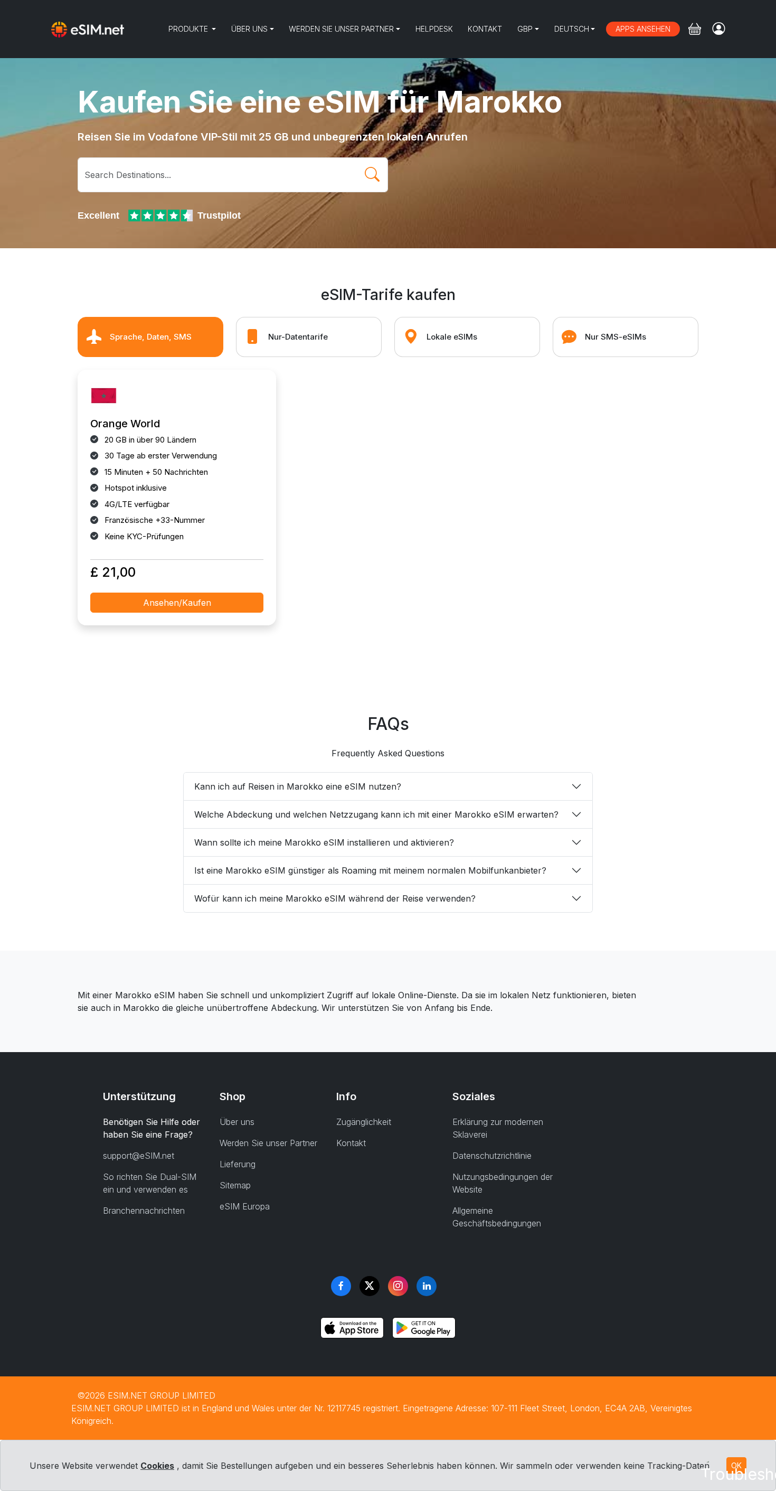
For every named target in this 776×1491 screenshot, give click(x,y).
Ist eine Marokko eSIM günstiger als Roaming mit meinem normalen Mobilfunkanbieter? (370, 870)
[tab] (150, 337)
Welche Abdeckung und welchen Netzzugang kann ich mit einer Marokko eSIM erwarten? (376, 814)
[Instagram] (398, 1286)
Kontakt (485, 28)
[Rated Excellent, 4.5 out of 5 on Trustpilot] (161, 215)
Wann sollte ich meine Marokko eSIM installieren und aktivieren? (324, 842)
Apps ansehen (643, 28)
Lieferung (237, 1164)
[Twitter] (369, 1286)
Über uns (249, 28)
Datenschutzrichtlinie (492, 1155)
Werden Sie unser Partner (341, 28)
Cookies (157, 1465)
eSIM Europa (245, 1206)
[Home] (87, 29)
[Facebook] (341, 1286)
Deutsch (571, 28)
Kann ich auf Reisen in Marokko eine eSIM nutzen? (297, 786)
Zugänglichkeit (363, 1122)
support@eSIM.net (138, 1155)
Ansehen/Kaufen (177, 602)
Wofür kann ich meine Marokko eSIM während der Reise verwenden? (335, 898)
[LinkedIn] (427, 1286)
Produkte (189, 28)
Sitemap (235, 1185)
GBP (525, 28)
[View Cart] (694, 29)
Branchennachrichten (144, 1210)
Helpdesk (434, 28)
